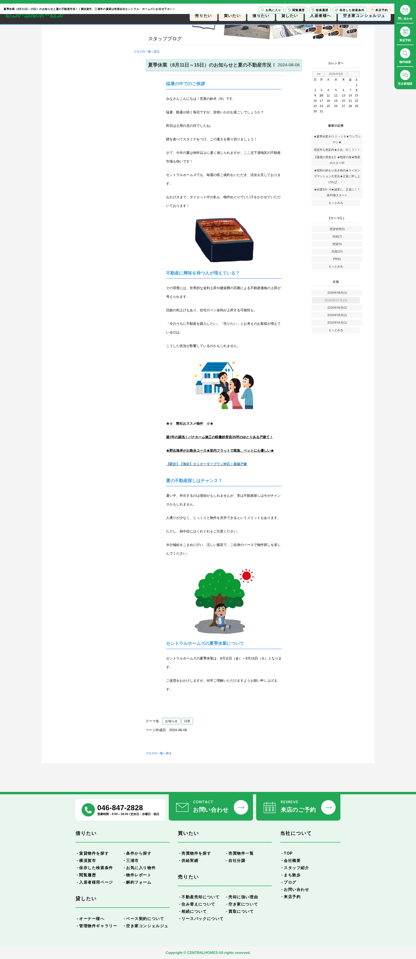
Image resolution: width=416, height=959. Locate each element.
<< (318, 74)
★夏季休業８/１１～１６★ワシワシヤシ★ (337, 139)
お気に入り (273, 10)
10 (321, 95)
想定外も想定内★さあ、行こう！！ (337, 149)
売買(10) (337, 251)
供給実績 (190, 860)
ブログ (290, 882)
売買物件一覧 (241, 853)
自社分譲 (236, 860)
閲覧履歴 (87, 875)
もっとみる (336, 202)
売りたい (203, 16)
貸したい (289, 16)
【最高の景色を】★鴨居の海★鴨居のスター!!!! (337, 160)
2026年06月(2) (337, 307)
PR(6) (337, 259)
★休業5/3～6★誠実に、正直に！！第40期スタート (337, 192)
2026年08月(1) (337, 292)
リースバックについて (203, 919)
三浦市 (132, 860)
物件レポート (139, 875)
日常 (187, 721)
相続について (194, 911)
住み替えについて (198, 904)
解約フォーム (139, 882)
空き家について (243, 904)
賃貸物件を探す (94, 853)
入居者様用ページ (96, 882)
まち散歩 (292, 875)
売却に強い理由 (243, 897)
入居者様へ (320, 16)
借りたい (261, 16)
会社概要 (292, 860)
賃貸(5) (337, 244)
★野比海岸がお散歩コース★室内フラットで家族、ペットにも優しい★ (220, 450)
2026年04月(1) (337, 322)
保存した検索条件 (96, 868)
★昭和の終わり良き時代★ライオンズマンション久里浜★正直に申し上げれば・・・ (337, 176)
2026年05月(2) (337, 315)
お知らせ (171, 721)
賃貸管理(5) (337, 229)
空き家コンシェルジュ (364, 16)
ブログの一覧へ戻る (147, 51)
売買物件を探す (196, 853)
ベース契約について (145, 919)
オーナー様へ (92, 919)
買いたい (232, 16)
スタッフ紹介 (296, 868)
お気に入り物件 (141, 868)
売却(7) (337, 236)
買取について (241, 911)
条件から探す (139, 853)
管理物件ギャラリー (98, 926)
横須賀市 (87, 860)
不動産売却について (201, 897)
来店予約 (292, 897)
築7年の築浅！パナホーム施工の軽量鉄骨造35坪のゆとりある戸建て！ (219, 437)
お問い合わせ (296, 889)
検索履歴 (322, 10)
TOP (288, 853)
